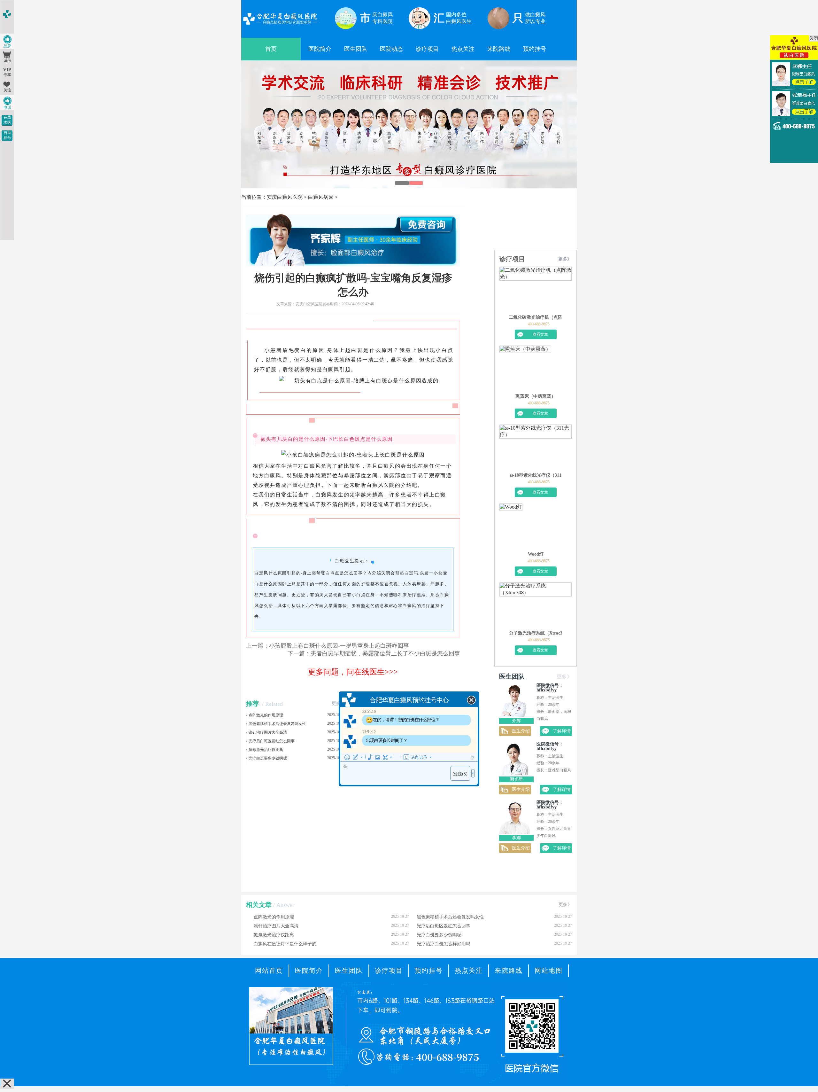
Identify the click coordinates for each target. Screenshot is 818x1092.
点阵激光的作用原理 (266, 715)
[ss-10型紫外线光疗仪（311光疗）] (535, 448)
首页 (271, 49)
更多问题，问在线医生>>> (353, 672)
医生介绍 (521, 731)
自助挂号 (7, 135)
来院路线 (498, 49)
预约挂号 (534, 49)
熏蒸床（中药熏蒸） (535, 396)
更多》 (338, 703)
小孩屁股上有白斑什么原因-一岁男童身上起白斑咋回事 (339, 646)
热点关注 (463, 49)
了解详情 (562, 731)
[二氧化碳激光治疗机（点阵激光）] (535, 291)
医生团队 (355, 49)
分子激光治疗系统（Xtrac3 (535, 633)
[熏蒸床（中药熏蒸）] (525, 370)
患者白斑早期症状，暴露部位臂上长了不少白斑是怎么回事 (385, 653)
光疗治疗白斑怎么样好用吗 (494, 943)
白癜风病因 (321, 197)
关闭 (813, 38)
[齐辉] (514, 715)
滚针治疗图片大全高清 (268, 732)
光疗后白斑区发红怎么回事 (272, 741)
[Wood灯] (510, 527)
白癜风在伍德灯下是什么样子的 (331, 943)
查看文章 (540, 334)
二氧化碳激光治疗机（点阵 (535, 317)
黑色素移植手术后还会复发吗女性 (277, 724)
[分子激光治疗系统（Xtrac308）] (535, 606)
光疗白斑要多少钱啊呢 (268, 758)
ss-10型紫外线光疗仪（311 (535, 475)
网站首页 (269, 970)
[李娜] (514, 832)
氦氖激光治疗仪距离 (266, 749)
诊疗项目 (427, 49)
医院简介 (319, 49)
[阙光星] (514, 773)
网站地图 (549, 970)
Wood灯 (536, 554)
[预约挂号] (409, 66)
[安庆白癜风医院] (280, 25)
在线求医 (7, 120)
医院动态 (391, 49)
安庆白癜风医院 (285, 197)
